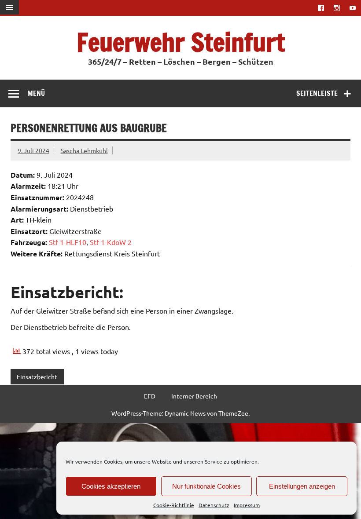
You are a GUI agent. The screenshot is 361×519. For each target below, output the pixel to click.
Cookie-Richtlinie (173, 504)
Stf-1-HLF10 (67, 242)
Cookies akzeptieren (110, 486)
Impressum (247, 504)
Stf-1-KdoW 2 (111, 242)
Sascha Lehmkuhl (84, 150)
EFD (149, 396)
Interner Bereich (194, 396)
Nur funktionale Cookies (206, 486)
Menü (36, 93)
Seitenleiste (317, 93)
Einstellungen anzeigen (302, 486)
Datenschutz (214, 504)
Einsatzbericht (37, 376)
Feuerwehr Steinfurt (181, 42)
